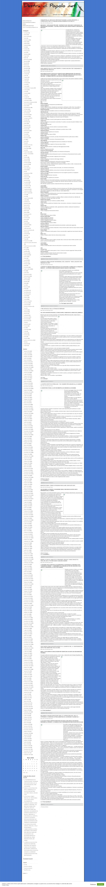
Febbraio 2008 (27, 745)
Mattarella (26, 208)
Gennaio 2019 (27, 513)
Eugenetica (26, 125)
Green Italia (26, 168)
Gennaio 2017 (27, 555)
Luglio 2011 (26, 672)
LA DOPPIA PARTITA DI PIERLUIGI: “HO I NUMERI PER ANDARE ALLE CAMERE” (61, 384)
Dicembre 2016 (27, 557)
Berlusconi (26, 59)
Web (25, 342)
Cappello (26, 77)
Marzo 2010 (26, 701)
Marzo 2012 (26, 658)
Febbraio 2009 (27, 724)
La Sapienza (26, 185)
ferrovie (25, 136)
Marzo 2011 (26, 680)
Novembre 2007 (27, 751)
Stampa (25, 311)
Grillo (50, 65)
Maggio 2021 (27, 463)
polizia (25, 256)
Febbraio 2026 (27, 361)
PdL (25, 249)
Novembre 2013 (27, 623)
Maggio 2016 (27, 569)
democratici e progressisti (29, 102)
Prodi (25, 265)
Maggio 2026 (27, 356)
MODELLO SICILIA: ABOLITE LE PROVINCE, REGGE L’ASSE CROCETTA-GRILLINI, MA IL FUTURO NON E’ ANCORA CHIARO (60, 560)
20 (27, 768)
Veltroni (25, 333)
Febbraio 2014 (27, 617)
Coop (25, 95)
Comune (26, 93)
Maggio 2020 (27, 484)
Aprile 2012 (26, 656)
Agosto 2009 (26, 713)
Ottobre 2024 (27, 390)
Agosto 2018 (26, 521)
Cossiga (26, 96)
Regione (26, 278)
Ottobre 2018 (27, 518)
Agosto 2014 (26, 607)
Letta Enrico (26, 191)
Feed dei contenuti (28, 866)
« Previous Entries (44, 806)
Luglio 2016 (26, 566)
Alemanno (26, 40)
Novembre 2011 (27, 665)
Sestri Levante (27, 301)
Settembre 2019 (27, 498)
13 (27, 766)
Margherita (26, 203)
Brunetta (26, 70)
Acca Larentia (27, 36)
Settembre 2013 (27, 626)
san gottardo (26, 290)
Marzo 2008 (26, 744)
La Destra (26, 184)
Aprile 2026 (26, 358)
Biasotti (25, 63)
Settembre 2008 (27, 733)
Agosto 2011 (26, 671)
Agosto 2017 (26, 543)
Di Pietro (26, 109)
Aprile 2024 (26, 401)
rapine (25, 272)
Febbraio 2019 (27, 511)
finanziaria (26, 137)
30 (34, 770)
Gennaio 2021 (27, 470)
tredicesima (26, 324)
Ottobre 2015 (27, 582)
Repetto (25, 281)
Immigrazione (27, 173)
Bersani (46, 381)
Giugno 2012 (27, 653)
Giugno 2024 (27, 397)
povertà (25, 260)
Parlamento (26, 240)
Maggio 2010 (27, 697)
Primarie (26, 263)
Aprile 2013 (26, 635)
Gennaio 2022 (27, 449)
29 (32, 770)
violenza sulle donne (28, 340)
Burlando (26, 72)
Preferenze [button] (93, 884)
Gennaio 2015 (27, 598)
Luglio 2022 (26, 438)
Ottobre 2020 (27, 475)
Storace (25, 313)
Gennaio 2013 (27, 640)
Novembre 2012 (27, 644)
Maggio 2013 (27, 633)
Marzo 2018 (26, 530)
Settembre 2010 (27, 690)
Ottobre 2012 (27, 646)
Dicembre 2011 (27, 664)
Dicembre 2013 (27, 621)
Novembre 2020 (27, 473)
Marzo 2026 (26, 360)
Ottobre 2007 (27, 752)
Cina (25, 91)
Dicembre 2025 (27, 365)
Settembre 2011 (27, 669)
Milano (25, 212)
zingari (25, 345)
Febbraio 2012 (27, 660)
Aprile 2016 (26, 571)
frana (25, 150)
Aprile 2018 (26, 528)
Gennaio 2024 (27, 406)
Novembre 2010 (27, 687)
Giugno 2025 (27, 376)
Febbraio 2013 (27, 639)
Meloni (25, 210)
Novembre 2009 (27, 708)
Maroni (25, 205)
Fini (25, 139)
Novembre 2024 (27, 388)
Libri (25, 196)
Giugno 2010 (27, 696)
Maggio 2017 (27, 548)
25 (23, 770)
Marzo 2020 (26, 488)
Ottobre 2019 (27, 497)
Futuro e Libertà (27, 153)
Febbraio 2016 (27, 575)
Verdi (25, 336)
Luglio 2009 (26, 715)
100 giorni (26, 32)
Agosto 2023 (26, 415)
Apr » (27, 772)
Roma (25, 286)
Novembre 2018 (27, 516)
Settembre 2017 (27, 541)
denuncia (26, 104)
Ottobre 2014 (27, 603)
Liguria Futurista (27, 198)
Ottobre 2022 (27, 433)
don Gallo (26, 112)
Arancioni (26, 50)
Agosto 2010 (26, 692)
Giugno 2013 (27, 632)
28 (30, 770)
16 (34, 766)
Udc (25, 327)
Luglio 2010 (26, 694)
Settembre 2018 (27, 520)
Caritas (25, 80)
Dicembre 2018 (27, 514)
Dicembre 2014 (27, 600)
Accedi (25, 864)
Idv (24, 171)
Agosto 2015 (26, 585)
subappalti (26, 315)
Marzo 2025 (26, 381)
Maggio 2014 (27, 612)
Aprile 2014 (26, 614)
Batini (25, 57)
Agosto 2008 (26, 735)
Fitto (25, 143)
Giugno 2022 (27, 440)
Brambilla (26, 68)
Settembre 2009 (27, 712)
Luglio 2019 (26, 502)
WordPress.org (27, 870)
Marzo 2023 (26, 424)
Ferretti (25, 134)
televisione (26, 317)
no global (26, 226)
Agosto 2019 (26, 500)
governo (26, 164)
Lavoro (25, 187)
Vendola (26, 334)
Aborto (25, 34)
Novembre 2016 (27, 559)
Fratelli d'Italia (27, 152)
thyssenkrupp (27, 320)
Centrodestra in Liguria (29, 88)
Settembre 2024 (27, 392)
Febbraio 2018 (27, 532)
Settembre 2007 (27, 754)
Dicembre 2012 (27, 642)
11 (23, 766)
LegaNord (26, 189)
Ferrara (25, 132)
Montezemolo (27, 214)
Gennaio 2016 (27, 576)
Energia (25, 120)
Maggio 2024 (27, 399)
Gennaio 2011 (27, 683)
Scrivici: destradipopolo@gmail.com (30, 27)
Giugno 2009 (27, 717)
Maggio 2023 (27, 420)
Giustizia (46, 65)
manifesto (26, 201)
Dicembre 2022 (27, 429)
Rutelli (25, 288)
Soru (25, 308)
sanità (25, 295)
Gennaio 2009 (27, 726)
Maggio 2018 (27, 527)
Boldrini (25, 64)
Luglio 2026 (26, 353)
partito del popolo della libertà (30, 242)
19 (25, 768)
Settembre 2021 (27, 456)
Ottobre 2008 (27, 731)
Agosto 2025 (26, 372)
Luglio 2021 (26, 459)
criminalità (26, 100)
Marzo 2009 (26, 722)
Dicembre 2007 (27, 749)
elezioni (25, 116)
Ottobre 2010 (27, 688)
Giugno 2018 (27, 525)
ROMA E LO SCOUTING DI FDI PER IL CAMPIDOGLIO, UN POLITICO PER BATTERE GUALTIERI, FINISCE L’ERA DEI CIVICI (31, 791)
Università (26, 329)
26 (25, 770)
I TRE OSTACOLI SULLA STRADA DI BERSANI (52, 308)
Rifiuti (25, 283)
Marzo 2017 (26, 552)
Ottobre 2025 (27, 369)
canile (25, 75)
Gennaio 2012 (27, 662)
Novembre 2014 (27, 601)
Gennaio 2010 (27, 704)
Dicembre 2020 (27, 472)
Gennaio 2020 (27, 491)
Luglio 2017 (26, 544)
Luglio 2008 (26, 736)
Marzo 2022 (26, 445)
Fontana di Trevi (27, 144)
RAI (25, 270)
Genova (25, 159)
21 (30, 768)
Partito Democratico (28, 246)
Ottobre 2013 (27, 624)
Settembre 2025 (27, 370)
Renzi (25, 279)
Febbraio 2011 (27, 681)
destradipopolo (27, 107)
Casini (25, 86)
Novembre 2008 (27, 729)
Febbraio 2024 (27, 404)
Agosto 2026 (26, 351)
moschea (26, 217)
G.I (26, 873)
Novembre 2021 (27, 452)
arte (25, 52)
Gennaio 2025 (27, 385)
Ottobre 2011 (26, 667)
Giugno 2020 (27, 482)
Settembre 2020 (27, 477)
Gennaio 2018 (27, 534)
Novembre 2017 (27, 537)
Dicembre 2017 (27, 536)
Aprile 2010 (26, 699)
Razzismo (26, 274)
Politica (25, 254)
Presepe (26, 262)
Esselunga (26, 121)
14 (30, 766)
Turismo (25, 326)
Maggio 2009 (27, 719)
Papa (25, 239)
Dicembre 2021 (27, 450)
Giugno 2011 (26, 674)
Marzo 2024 (26, 402)
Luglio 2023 (26, 417)
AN (24, 47)
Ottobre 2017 (27, 539)
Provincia (47, 643)
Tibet (25, 322)
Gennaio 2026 (27, 363)
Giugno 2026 (27, 354)
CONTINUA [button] (100, 884)
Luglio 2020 (26, 481)
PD (24, 247)
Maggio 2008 (27, 740)
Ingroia (25, 178)
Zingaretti (26, 343)
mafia (25, 200)
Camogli (26, 73)
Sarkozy (25, 297)
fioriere (25, 141)
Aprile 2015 (26, 592)
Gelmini (25, 157)
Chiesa (25, 89)
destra (25, 105)
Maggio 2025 (27, 377)
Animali (25, 48)
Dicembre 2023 (27, 408)
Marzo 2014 (26, 616)
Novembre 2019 (27, 495)
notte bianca (26, 228)
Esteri (25, 123)
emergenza (26, 118)
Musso (25, 219)
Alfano (25, 41)
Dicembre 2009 (27, 706)
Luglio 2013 (26, 630)
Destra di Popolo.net (53, 10)
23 (34, 768)
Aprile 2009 (26, 720)
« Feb (24, 772)
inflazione (26, 176)
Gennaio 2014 (27, 619)
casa (25, 84)
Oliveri (25, 235)
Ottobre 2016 (27, 560)
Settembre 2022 (27, 434)
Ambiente (26, 45)
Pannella (26, 237)
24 (36, 768)
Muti (25, 221)
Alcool (25, 38)
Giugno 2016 (27, 568)
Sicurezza (26, 302)
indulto (25, 175)
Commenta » (53, 65)
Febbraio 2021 (27, 468)
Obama (25, 231)
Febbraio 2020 (27, 489)
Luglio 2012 (26, 651)
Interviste (26, 180)
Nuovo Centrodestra (28, 230)
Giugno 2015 (27, 589)
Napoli (25, 223)
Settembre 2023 (27, 413)
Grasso (25, 166)
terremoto (26, 318)
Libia (25, 194)
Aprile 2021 (26, 465)
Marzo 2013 (26, 637)
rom (25, 285)
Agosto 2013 (26, 628)
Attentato (26, 54)
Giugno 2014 (27, 610)
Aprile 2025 (26, 379)
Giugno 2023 (27, 418)
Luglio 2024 (26, 395)
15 (32, 766)
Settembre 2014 (27, 605)
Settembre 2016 (27, 562)
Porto (25, 258)
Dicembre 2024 (27, 386)
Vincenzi (26, 338)
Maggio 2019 (27, 505)
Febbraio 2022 (27, 447)
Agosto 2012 (26, 649)
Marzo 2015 (26, 594)
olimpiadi (26, 233)
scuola (25, 299)
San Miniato (26, 294)
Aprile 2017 (26, 550)
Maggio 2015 (27, 591)
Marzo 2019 (26, 509)
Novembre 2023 (27, 409)
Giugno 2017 (27, 546)
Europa (25, 127)
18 (23, 768)
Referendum (26, 276)
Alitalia (25, 43)
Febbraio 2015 (27, 596)
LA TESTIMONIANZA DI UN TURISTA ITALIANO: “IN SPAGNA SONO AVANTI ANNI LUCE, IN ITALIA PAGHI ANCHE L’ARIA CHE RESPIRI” (31, 783)
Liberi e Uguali (27, 192)
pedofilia (26, 251)
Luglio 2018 (26, 523)
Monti (25, 215)
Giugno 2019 (27, 504)
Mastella (26, 207)
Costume (26, 98)
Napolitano (26, 224)
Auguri (25, 56)
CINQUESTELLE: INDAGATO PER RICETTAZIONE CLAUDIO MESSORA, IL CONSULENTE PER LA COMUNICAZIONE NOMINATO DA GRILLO (60, 20)
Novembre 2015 (27, 580)
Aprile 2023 (26, 422)
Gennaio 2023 (27, 427)
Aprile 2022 (26, 443)
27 (27, 770)
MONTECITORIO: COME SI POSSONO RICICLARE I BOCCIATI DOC (58, 485)
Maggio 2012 (27, 655)
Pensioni (26, 253)
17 (36, 766)
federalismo (26, 130)
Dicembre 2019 (27, 493)
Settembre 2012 (27, 648)
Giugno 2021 (27, 461)
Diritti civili (26, 111)
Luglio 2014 (26, 608)
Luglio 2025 (26, 374)
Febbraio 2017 (27, 553)
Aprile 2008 (26, 742)
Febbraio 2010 (27, 703)
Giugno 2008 (27, 738)
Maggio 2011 (27, 676)
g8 (24, 155)
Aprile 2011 (26, 678)
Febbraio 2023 (27, 425)
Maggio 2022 (27, 441)
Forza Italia (26, 148)
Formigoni (26, 146)
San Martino (26, 292)
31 (36, 770)
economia (26, 114)
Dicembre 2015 (27, 578)
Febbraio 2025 (27, 383)
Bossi (25, 66)
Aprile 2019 (26, 507)
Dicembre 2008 (27, 728)
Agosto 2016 (26, 564)
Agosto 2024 (26, 393)
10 (36, 763)
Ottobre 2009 (27, 710)
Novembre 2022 (27, 431)
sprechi (25, 310)
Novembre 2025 (27, 367)
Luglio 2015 (26, 587)
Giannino (26, 160)
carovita (25, 82)
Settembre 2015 (27, 584)
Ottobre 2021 (27, 454)
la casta (46, 556)
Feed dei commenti (28, 868)
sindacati (26, 304)
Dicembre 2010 (27, 685)
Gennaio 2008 (27, 747)
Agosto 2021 (26, 457)
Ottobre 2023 (27, 411)
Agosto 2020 (26, 479)
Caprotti (25, 79)
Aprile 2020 (26, 486)
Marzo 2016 (26, 573)
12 (25, 766)
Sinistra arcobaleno (28, 306)
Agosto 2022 (26, 436)
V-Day (25, 331)
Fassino (25, 128)
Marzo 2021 (26, 466)
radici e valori (27, 269)
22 (32, 768)
